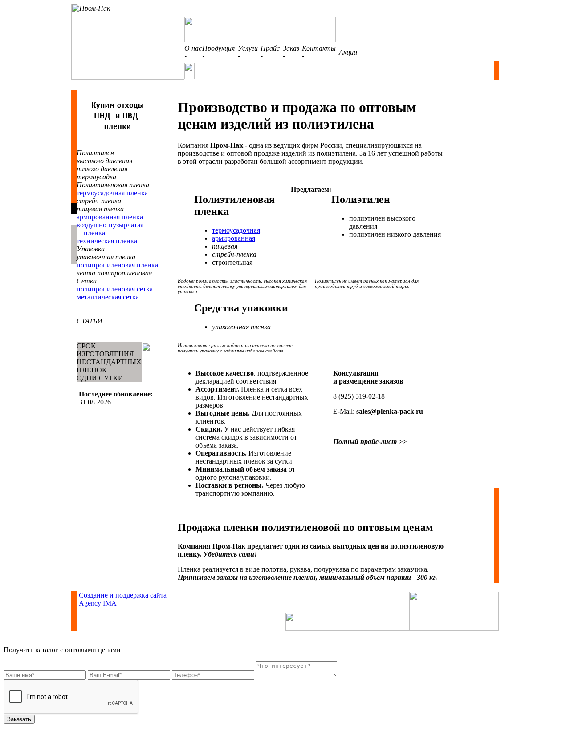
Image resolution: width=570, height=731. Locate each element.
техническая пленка (107, 241)
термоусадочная (236, 230)
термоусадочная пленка (112, 193)
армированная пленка (110, 217)
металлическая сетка (108, 297)
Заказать (19, 719)
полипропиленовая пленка (117, 265)
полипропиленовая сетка (115, 289)
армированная (233, 238)
